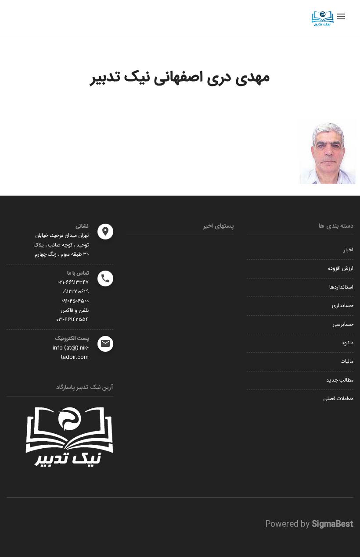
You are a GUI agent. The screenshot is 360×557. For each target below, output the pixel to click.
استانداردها (341, 287)
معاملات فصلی (338, 398)
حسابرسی (342, 324)
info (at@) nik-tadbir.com (71, 352)
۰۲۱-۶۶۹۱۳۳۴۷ (73, 282)
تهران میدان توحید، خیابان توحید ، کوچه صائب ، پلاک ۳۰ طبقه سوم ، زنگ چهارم (61, 245)
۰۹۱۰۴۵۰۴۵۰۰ (75, 301)
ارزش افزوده (340, 268)
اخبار (348, 250)
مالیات (347, 361)
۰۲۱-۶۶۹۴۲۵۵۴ (73, 319)
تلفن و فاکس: (74, 310)
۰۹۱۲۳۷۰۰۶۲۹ (75, 291)
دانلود (347, 343)
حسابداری (342, 305)
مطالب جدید (339, 380)
